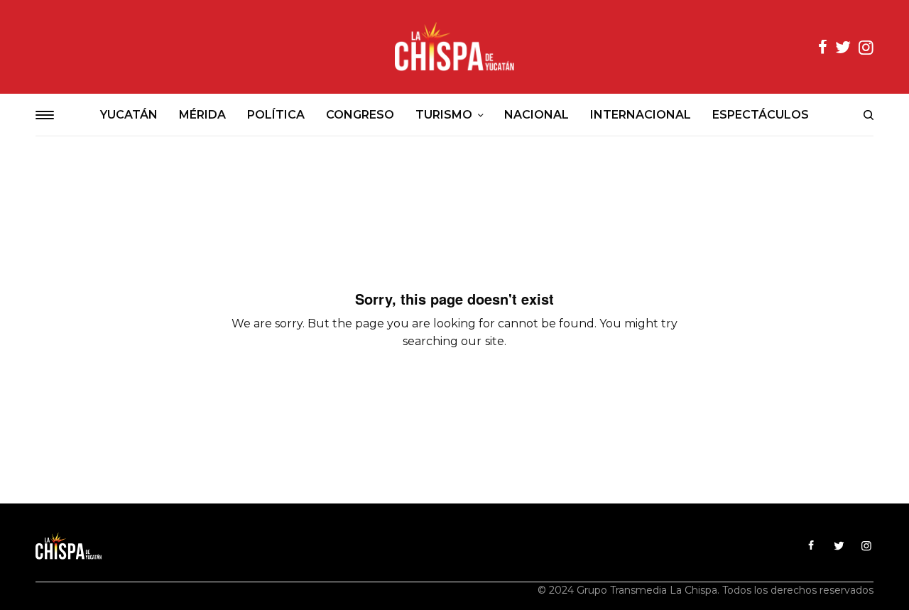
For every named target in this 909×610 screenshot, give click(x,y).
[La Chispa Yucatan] (454, 46)
